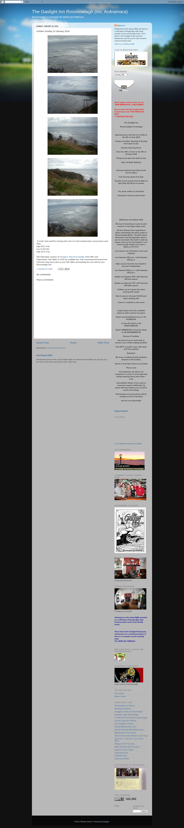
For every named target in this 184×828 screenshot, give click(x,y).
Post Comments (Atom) (56, 348)
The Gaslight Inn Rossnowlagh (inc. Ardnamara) (80, 11)
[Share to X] (64, 269)
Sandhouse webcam (123, 709)
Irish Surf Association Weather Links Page (131, 736)
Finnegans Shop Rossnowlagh (71, 257)
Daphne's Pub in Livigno (124, 750)
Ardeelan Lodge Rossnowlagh (126, 715)
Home (73, 342)
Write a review (120, 696)
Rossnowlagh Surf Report (125, 706)
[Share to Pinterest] (68, 269)
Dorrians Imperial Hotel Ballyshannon (129, 730)
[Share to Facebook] (66, 269)
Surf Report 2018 (44, 355)
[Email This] (59, 269)
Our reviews (119, 693)
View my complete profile (124, 44)
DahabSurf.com (121, 756)
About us (121, 25)
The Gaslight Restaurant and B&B (128, 444)
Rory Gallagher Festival (124, 724)
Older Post (103, 342)
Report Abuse (121, 411)
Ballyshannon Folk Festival (125, 733)
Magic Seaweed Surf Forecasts (127, 747)
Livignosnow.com (121, 753)
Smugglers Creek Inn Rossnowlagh (128, 712)
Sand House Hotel (122, 759)
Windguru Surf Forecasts (124, 744)
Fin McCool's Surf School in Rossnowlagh (131, 718)
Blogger (106, 822)
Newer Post (42, 342)
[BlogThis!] (61, 269)
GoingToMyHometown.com (125, 727)
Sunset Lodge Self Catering (125, 721)
